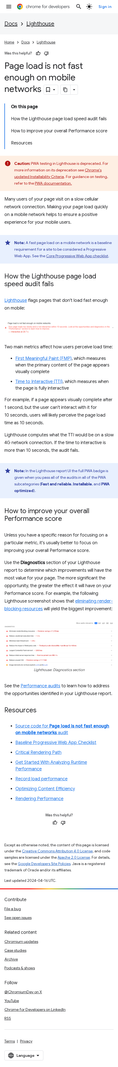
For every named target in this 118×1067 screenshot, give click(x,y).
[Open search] (78, 6)
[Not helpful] (46, 53)
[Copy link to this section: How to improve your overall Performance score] (67, 519)
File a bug (12, 908)
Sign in (105, 6)
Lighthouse (40, 23)
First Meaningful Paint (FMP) (43, 358)
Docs (11, 23)
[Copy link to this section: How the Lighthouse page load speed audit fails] (59, 284)
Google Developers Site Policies (44, 863)
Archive (11, 959)
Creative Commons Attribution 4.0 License (57, 851)
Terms (9, 1041)
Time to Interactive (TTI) (39, 381)
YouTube (11, 1000)
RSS (7, 1018)
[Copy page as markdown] (66, 89)
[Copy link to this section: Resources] (41, 710)
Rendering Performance (39, 798)
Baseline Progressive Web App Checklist (55, 742)
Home (9, 42)
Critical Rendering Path (38, 752)
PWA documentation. (53, 183)
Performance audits (40, 686)
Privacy (26, 1041)
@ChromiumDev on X (23, 991)
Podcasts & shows (19, 967)
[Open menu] (8, 6)
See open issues (18, 917)
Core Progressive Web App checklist (77, 255)
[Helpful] (38, 53)
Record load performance (41, 779)
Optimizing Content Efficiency (45, 789)
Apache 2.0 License (74, 857)
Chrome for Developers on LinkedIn (35, 1009)
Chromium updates (21, 941)
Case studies (15, 950)
